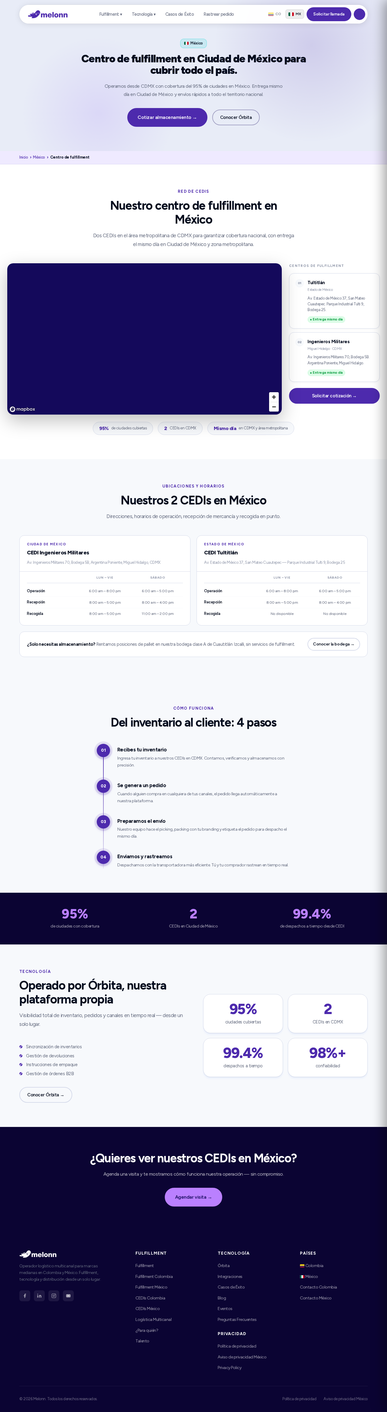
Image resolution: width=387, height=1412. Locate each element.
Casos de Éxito (179, 14)
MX (298, 14)
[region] (144, 339)
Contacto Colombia (318, 1287)
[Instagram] (53, 1295)
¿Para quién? (146, 1330)
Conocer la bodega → (334, 644)
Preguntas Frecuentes (237, 1319)
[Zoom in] (274, 397)
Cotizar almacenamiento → (167, 117)
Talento (142, 1341)
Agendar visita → (193, 1197)
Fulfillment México (151, 1287)
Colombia (314, 1265)
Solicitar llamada (329, 14)
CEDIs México (147, 1308)
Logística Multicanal (153, 1319)
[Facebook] (24, 1295)
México (39, 157)
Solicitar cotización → (334, 396)
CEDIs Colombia (150, 1298)
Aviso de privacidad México (242, 1357)
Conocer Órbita (236, 117)
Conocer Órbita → (45, 1095)
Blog (222, 1298)
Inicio (23, 157)
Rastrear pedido (218, 14)
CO (278, 14)
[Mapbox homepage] (22, 409)
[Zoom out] (274, 407)
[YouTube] (68, 1295)
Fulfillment (144, 1265)
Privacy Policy (229, 1367)
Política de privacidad (237, 1346)
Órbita (223, 1265)
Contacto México (316, 1298)
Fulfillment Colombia (154, 1276)
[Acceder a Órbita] (359, 14)
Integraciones (230, 1276)
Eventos (225, 1308)
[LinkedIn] (39, 1295)
